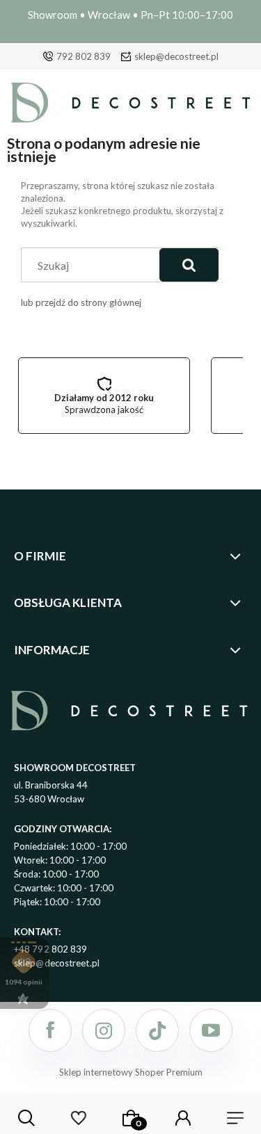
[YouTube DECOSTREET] (210, 1030)
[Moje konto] (183, 1118)
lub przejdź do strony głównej (81, 302)
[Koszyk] (130, 1118)
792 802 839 (83, 56)
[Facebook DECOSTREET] (50, 1030)
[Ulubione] (78, 1118)
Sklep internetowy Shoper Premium (131, 1072)
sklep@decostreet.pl (176, 56)
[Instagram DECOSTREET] (103, 1030)
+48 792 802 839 (51, 949)
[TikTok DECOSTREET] (157, 1030)
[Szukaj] (189, 265)
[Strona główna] (130, 106)
